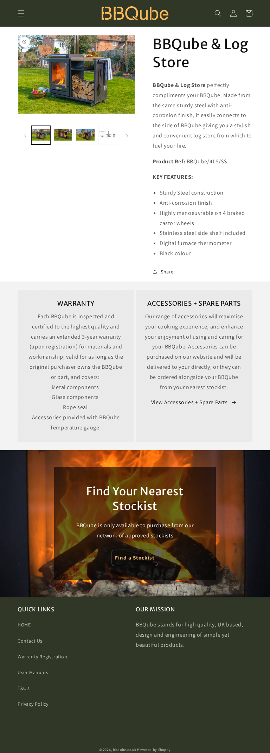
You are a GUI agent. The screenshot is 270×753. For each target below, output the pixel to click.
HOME (24, 625)
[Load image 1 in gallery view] (40, 135)
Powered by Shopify (154, 749)
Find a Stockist (135, 557)
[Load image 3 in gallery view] (85, 135)
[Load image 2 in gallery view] (63, 135)
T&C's (24, 688)
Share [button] (167, 272)
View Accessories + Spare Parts (189, 402)
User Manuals (33, 672)
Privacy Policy (33, 704)
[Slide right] (127, 135)
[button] (21, 13)
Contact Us (30, 641)
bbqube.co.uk (124, 749)
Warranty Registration (43, 656)
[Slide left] (25, 135)
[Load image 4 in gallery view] (107, 135)
